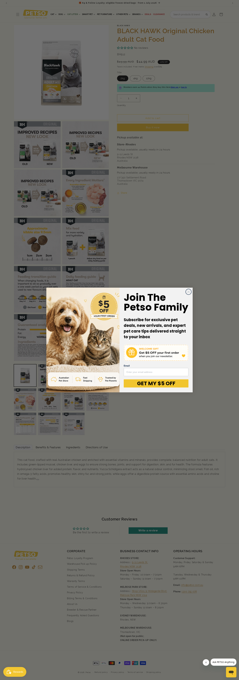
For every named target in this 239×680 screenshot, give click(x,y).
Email (127, 365)
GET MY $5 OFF (156, 383)
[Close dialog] (188, 292)
